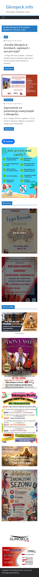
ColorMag (5, 573)
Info (6, 37)
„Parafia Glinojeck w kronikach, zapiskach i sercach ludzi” (17, 48)
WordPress (15, 573)
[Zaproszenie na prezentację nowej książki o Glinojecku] (19, 85)
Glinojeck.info (19, 7)
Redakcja (19, 41)
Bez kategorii (8, 100)
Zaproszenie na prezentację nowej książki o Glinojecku (19, 111)
